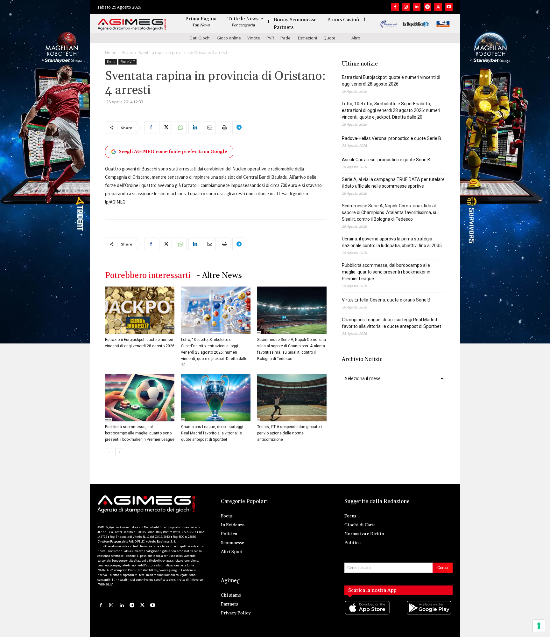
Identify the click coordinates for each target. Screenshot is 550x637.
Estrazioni (307, 38)
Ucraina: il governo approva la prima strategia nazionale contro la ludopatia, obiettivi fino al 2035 (392, 242)
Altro (355, 38)
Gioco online (229, 38)
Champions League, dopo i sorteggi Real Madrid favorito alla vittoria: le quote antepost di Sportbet (212, 433)
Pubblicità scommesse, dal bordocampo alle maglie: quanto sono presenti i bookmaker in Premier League (139, 433)
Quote (329, 38)
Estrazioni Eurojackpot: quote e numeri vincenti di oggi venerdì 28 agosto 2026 (391, 81)
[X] (438, 7)
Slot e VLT (127, 61)
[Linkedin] (416, 7)
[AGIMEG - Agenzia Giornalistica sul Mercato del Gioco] (132, 24)
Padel (286, 38)
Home (110, 52)
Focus (127, 52)
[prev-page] (109, 452)
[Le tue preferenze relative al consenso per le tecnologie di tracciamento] (539, 626)
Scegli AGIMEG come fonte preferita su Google (173, 152)
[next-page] (119, 452)
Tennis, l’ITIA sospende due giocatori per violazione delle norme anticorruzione (289, 433)
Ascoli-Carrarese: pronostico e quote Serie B (386, 159)
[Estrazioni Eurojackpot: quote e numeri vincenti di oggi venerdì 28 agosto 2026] (139, 310)
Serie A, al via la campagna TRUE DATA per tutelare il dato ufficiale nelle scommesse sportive (393, 183)
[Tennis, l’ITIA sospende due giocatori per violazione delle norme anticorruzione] (292, 397)
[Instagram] (406, 7)
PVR (270, 38)
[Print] (224, 127)
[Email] (209, 127)
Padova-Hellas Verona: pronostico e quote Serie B (391, 138)
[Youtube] (449, 7)
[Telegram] (427, 7)
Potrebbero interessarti (148, 275)
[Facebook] (395, 7)
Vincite (253, 38)
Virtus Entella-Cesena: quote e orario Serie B (386, 299)
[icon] (367, 614)
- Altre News (219, 275)
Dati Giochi (200, 38)
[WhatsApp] (180, 127)
